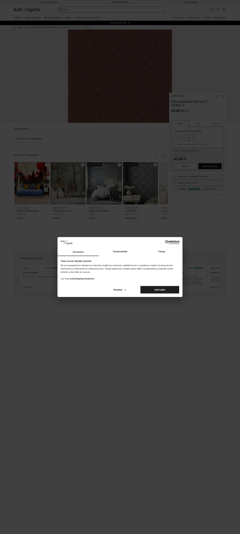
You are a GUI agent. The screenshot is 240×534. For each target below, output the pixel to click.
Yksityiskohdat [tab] (120, 251)
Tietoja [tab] (161, 251)
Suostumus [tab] (78, 252)
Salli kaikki (160, 289)
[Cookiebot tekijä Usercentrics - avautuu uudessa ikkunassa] (167, 242)
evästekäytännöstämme (82, 278)
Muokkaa (118, 289)
